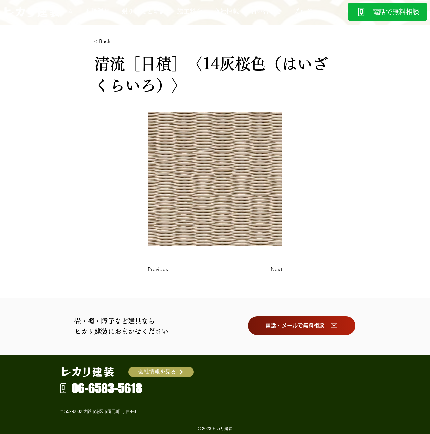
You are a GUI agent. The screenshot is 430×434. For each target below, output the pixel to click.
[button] (98, 11)
